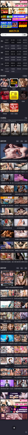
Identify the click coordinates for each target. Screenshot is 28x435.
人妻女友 (19, 63)
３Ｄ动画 (25, 45)
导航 (2, 70)
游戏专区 (25, 40)
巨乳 (22, 141)
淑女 (22, 268)
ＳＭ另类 (25, 48)
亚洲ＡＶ (7, 45)
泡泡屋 (12, 71)
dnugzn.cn (14, 31)
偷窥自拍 (7, 57)
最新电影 (3, 268)
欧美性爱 (25, 51)
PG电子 (7, 40)
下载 (26, 118)
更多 (26, 141)
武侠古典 (25, 63)
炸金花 (12, 42)
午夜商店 (13, 69)
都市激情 (7, 63)
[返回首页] (26, 432)
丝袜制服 (13, 48)
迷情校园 (7, 65)
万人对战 (19, 40)
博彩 (2, 41)
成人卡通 (19, 51)
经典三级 (13, 54)
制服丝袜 (7, 54)
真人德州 (13, 40)
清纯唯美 (13, 59)
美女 (18, 141)
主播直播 (19, 48)
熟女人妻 (7, 48)
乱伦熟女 (19, 54)
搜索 (25, 34)
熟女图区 (19, 59)
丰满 (18, 268)
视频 (2, 47)
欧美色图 (19, 57)
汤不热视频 (24, 69)
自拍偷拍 (13, 45)
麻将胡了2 (7, 42)
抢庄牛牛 (25, 42)
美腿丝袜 (7, 59)
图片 (2, 58)
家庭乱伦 (13, 63)
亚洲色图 (13, 57)
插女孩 (6, 69)
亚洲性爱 (7, 51)
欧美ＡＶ (19, 45)
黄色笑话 (19, 65)
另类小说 (13, 65)
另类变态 (25, 54)
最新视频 (3, 141)
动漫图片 (25, 57)
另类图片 (25, 59)
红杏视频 (7, 71)
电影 (2, 52)
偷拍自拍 (13, 51)
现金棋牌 (19, 42)
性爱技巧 (25, 65)
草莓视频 (19, 69)
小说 (2, 64)
